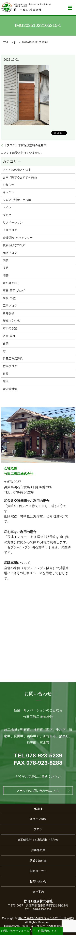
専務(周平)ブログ (14, 290)
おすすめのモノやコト (17, 169)
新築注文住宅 (11, 320)
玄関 (6, 343)
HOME (38, 808)
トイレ (7, 207)
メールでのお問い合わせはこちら (38, 790)
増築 (6, 275)
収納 (6, 267)
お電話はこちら (48, 930)
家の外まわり (11, 283)
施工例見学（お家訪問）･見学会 (38, 839)
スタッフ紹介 (38, 819)
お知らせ (8, 184)
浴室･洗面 (9, 336)
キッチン (8, 192)
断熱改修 (8, 313)
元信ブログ (10, 252)
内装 (6, 260)
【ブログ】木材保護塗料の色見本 (25, 145)
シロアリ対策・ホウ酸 (17, 199)
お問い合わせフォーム (15, 930)
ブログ (7, 215)
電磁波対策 (10, 389)
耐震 (6, 373)
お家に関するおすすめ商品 (20, 177)
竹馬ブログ (10, 366)
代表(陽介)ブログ (14, 245)
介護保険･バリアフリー (18, 237)
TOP (5, 42)
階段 (6, 381)
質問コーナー (38, 871)
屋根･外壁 (9, 298)
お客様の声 (38, 850)
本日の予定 (10, 328)
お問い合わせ (38, 881)
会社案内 (38, 891)
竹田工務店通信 (13, 358)
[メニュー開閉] (70, 8)
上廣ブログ (10, 230)
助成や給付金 (38, 860)
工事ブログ (10, 305)
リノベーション (13, 222)
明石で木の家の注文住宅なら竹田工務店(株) (46, 918)
